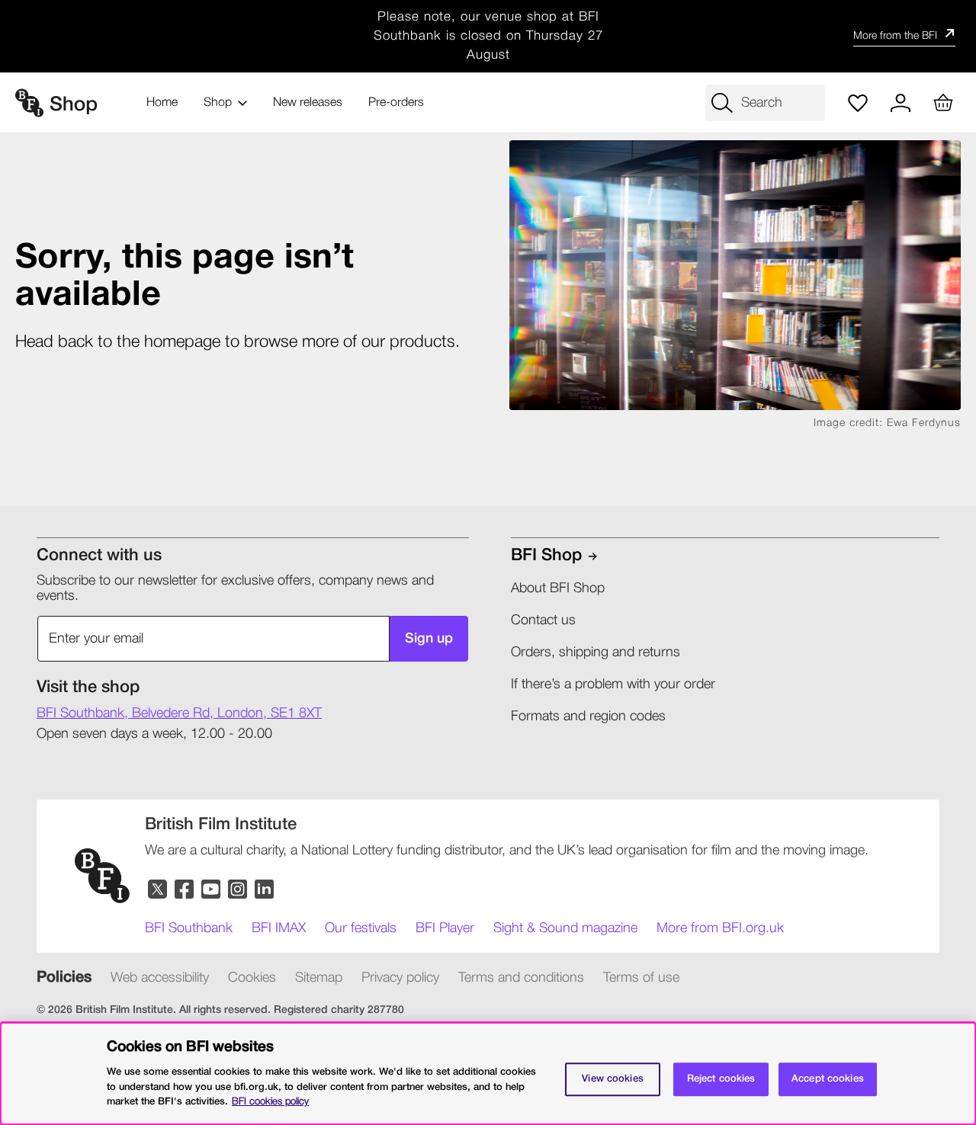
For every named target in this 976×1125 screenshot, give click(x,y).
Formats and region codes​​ (588, 716)
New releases (307, 103)
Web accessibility (160, 978)
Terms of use (641, 978)
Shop (218, 103)
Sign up (429, 639)
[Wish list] (857, 102)
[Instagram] (238, 890)
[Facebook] (185, 890)
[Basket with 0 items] (943, 102)
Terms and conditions (521, 978)
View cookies (613, 1079)
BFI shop (546, 555)
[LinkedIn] (265, 890)
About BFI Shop (558, 588)
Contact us (543, 620)
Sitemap (318, 978)
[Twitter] (158, 890)
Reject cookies (721, 1079)
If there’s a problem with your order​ (613, 684)
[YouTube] (211, 890)
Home (162, 103)
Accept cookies (827, 1079)
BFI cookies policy (270, 1101)
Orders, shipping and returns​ (595, 652)
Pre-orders (396, 103)
